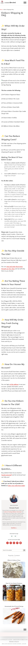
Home (1, 9)
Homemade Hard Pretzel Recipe (14, 606)
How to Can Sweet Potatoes (14, 583)
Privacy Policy (14, 641)
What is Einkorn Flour (14, 560)
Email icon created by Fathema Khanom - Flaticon (14, 643)
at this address (14, 384)
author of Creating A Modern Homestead (12, 511)
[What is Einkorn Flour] (14, 570)
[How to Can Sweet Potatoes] (14, 593)
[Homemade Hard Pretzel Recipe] (14, 616)
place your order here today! (16, 485)
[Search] (24, 550)
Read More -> (14, 527)
